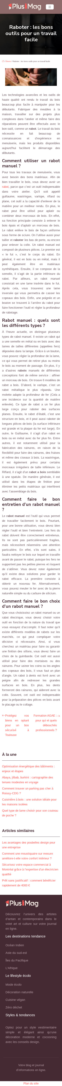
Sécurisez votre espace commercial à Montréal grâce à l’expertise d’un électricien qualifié (30, 869)
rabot (5, 186)
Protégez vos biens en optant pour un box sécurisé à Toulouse (17, 725)
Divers (8, 61)
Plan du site (31, 1083)
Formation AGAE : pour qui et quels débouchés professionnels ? (45, 723)
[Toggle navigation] (50, 7)
